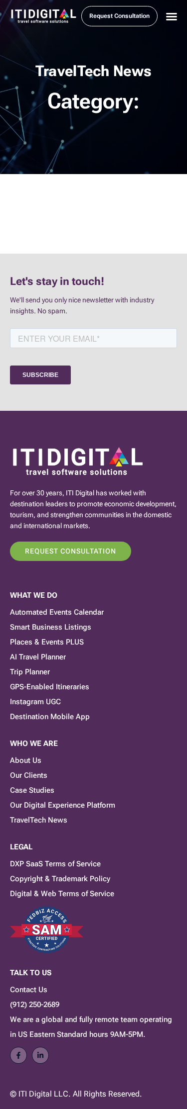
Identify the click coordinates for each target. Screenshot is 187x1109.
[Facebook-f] (18, 1055)
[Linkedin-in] (40, 1055)
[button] (172, 16)
